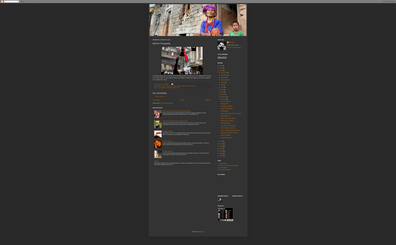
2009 (221, 146)
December (224, 72)
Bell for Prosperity (226, 135)
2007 (221, 151)
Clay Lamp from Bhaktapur (228, 125)
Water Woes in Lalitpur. (227, 120)
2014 (221, 65)
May (222, 89)
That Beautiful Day (168, 131)
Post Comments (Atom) (166, 103)
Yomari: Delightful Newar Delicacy (230, 130)
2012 (221, 70)
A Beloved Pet (225, 104)
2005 (221, 156)
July (222, 84)
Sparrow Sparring (168, 151)
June (222, 87)
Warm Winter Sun (225, 116)
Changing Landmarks (227, 106)
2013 (221, 68)
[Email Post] (172, 84)
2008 (221, 148)
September (224, 80)
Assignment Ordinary (226, 137)
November (224, 75)
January (223, 99)
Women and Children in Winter (229, 133)
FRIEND (156, 161)
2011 (221, 141)
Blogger (201, 231)
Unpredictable (225, 111)
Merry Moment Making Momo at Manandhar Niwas (177, 111)
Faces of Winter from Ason (228, 128)
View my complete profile (234, 47)
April (222, 92)
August (223, 82)
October (223, 77)
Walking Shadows (226, 123)
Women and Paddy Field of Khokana (231, 113)
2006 (221, 153)
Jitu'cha (231, 42)
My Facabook (223, 163)
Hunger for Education (227, 108)
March (223, 94)
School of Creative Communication (229, 165)
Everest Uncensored (225, 169)
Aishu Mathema (223, 167)
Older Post (208, 100)
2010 (221, 144)
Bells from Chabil (225, 101)
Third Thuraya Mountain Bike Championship (175, 121)
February (223, 97)
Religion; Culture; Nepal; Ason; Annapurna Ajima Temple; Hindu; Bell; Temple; (176, 86)
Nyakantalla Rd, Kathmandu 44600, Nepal (168, 87)
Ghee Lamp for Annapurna (228, 118)
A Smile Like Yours (168, 141)
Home (182, 100)
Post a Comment (159, 96)
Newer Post (156, 100)
